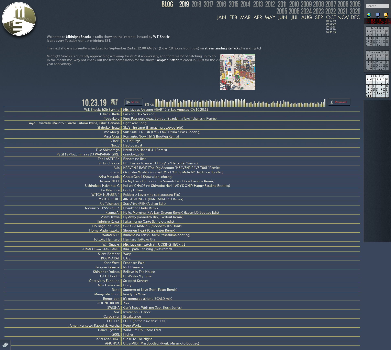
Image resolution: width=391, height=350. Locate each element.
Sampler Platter (167, 60)
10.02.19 (331, 21)
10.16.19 (330, 26)
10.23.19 (331, 29)
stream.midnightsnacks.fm (225, 48)
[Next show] (356, 101)
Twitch (257, 48)
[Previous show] (8, 102)
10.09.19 (331, 23)
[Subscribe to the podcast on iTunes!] (386, 14)
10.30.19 (331, 32)
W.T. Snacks (161, 37)
